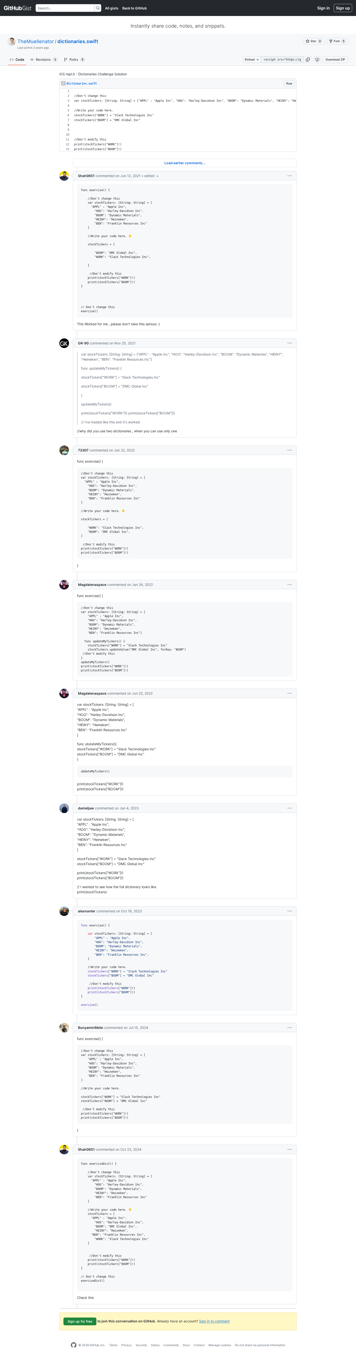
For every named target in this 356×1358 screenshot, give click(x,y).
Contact (199, 1345)
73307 (83, 450)
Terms (113, 1345)
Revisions (46, 59)
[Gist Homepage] (18, 8)
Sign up (343, 8)
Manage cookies (220, 1345)
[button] (308, 59)
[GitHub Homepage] (74, 1345)
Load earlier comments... (184, 163)
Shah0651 (86, 176)
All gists (111, 8)
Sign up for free (80, 1321)
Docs (186, 1345)
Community (171, 1345)
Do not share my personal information (260, 1345)
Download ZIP (335, 59)
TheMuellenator (35, 41)
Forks (76, 59)
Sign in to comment (214, 1321)
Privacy (126, 1345)
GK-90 (83, 343)
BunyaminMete (90, 1027)
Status (155, 1345)
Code (19, 59)
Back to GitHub (134, 8)
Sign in (323, 8)
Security (141, 1345)
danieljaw (86, 808)
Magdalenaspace (92, 584)
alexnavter (86, 911)
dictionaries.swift (77, 41)
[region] (178, 120)
